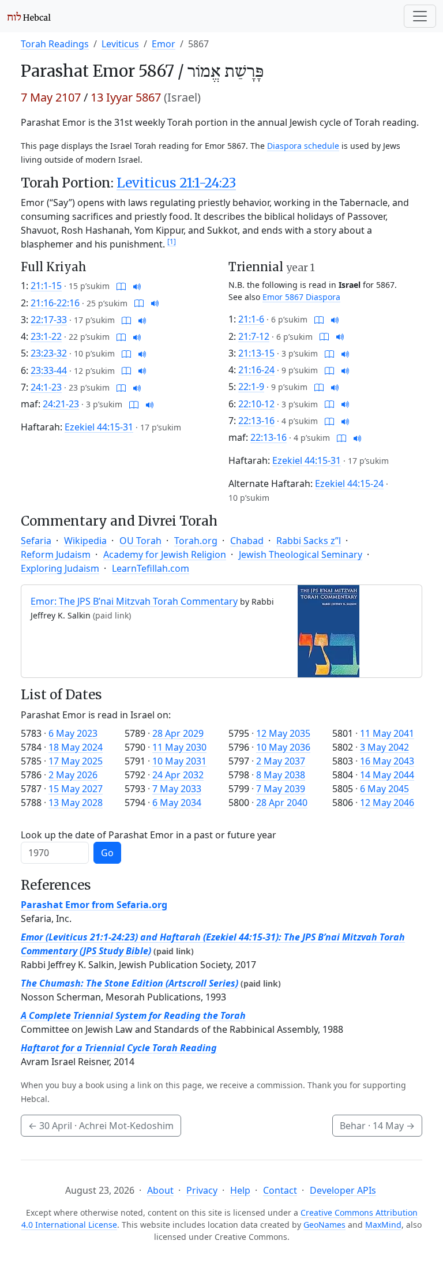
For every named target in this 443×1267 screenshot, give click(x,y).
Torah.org (195, 540)
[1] (171, 241)
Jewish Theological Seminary (300, 554)
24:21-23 (61, 404)
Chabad (247, 540)
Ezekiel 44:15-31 (99, 427)
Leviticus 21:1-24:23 (176, 183)
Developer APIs (343, 1190)
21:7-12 (253, 336)
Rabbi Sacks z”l (308, 540)
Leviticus (120, 44)
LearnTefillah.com (150, 568)
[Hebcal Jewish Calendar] (29, 16)
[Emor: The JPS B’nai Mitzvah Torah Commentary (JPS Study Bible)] (328, 630)
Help (240, 1190)
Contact (280, 1190)
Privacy (201, 1190)
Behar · (377, 1125)
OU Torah (140, 540)
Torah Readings (55, 44)
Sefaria (36, 540)
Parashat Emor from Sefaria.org (94, 904)
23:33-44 (49, 370)
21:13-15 (256, 353)
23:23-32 (49, 353)
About (160, 1190)
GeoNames (324, 1224)
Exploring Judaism (60, 568)
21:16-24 (256, 369)
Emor (163, 44)
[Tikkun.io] (121, 285)
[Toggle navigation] (420, 16)
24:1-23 (46, 387)
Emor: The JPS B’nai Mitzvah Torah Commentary (134, 601)
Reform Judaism (56, 554)
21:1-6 (251, 319)
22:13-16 (256, 420)
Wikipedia (85, 540)
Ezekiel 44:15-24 (349, 483)
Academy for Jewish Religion (164, 554)
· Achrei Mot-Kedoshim (101, 1125)
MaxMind (383, 1224)
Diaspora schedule (303, 145)
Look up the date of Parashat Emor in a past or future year (148, 835)
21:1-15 (46, 285)
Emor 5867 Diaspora (301, 296)
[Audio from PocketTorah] (137, 285)
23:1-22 (46, 336)
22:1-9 (251, 386)
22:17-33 (49, 319)
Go (107, 852)
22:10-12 (256, 404)
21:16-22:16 (55, 303)
